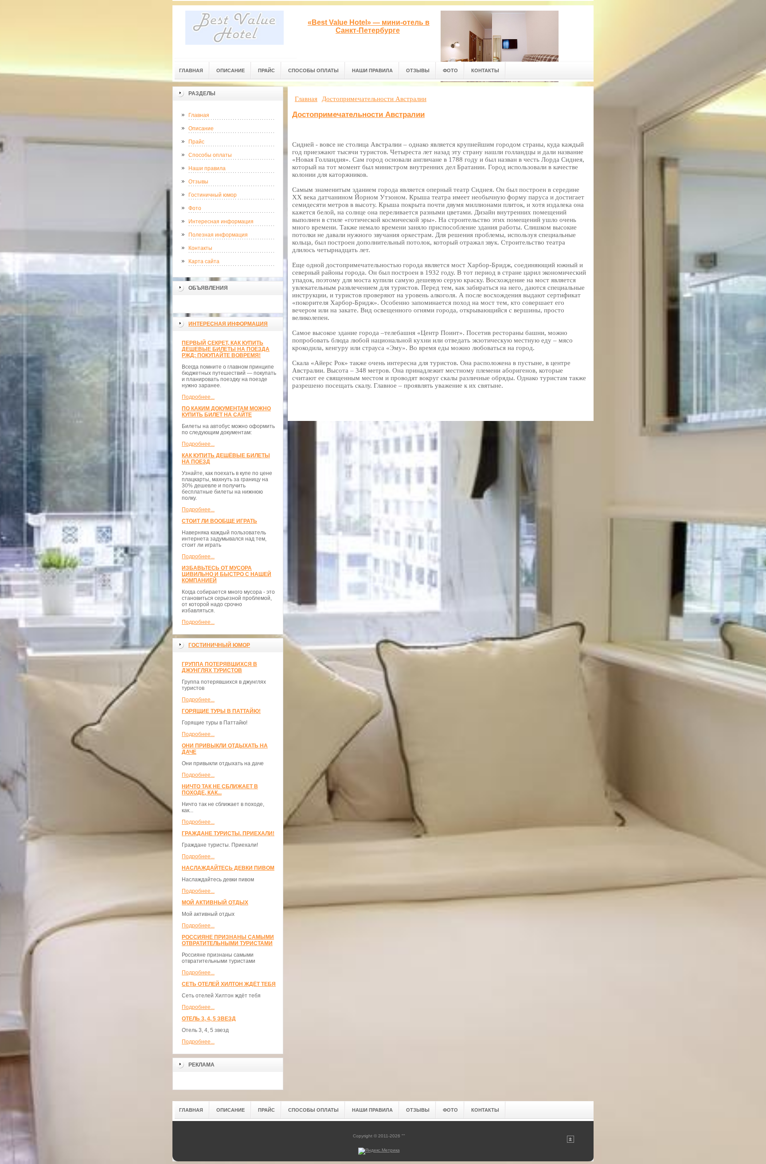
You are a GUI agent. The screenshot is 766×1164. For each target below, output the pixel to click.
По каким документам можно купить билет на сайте (226, 411)
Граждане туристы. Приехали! (228, 833)
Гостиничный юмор (212, 195)
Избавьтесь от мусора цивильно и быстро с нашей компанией (226, 574)
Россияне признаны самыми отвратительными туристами (228, 940)
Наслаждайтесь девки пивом (228, 868)
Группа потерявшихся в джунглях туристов (219, 667)
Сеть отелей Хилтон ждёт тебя (229, 984)
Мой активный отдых (215, 902)
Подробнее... (198, 397)
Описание (201, 128)
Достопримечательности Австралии (358, 114)
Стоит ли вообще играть (219, 521)
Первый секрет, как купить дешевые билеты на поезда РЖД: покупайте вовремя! (226, 349)
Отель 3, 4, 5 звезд (209, 1019)
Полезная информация (218, 235)
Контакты (200, 248)
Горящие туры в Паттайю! (221, 711)
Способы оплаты (210, 155)
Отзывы (198, 182)
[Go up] (570, 1141)
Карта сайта (203, 261)
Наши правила (207, 168)
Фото (194, 208)
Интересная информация (221, 221)
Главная (198, 115)
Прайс (196, 142)
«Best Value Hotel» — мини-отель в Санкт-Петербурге (369, 26)
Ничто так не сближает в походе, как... (220, 789)
